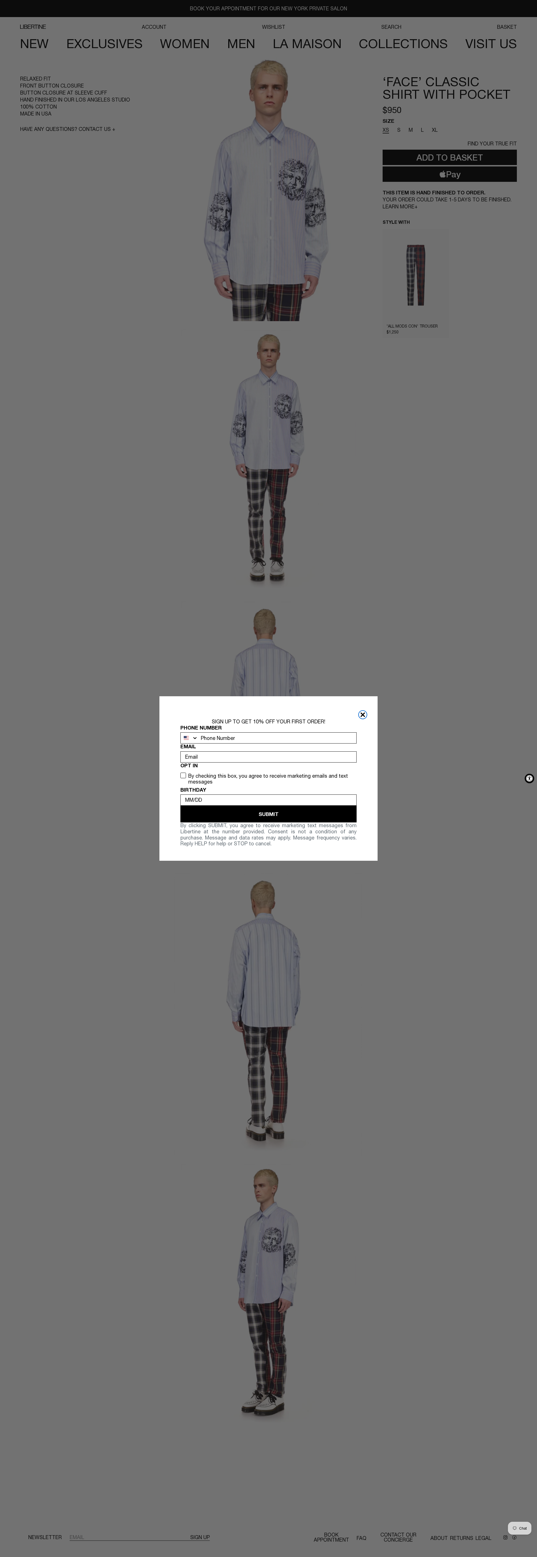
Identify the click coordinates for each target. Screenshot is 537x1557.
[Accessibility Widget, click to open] (529, 778)
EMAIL (188, 746)
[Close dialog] (363, 715)
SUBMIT (269, 814)
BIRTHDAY (193, 790)
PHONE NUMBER (201, 728)
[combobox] (189, 738)
